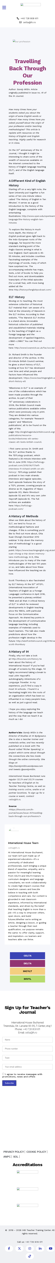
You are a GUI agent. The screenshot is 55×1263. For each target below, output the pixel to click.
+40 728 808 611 (29, 18)
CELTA (20, 779)
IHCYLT (27, 971)
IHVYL (27, 978)
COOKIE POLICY (36, 1151)
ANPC (7, 1156)
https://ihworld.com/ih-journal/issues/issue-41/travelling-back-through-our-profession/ (26, 812)
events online (24, 789)
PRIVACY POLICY (13, 1151)
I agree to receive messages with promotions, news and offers (22, 1075)
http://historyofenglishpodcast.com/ (32, 289)
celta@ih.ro (29, 22)
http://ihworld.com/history (25, 659)
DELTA (31, 779)
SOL (15, 1156)
